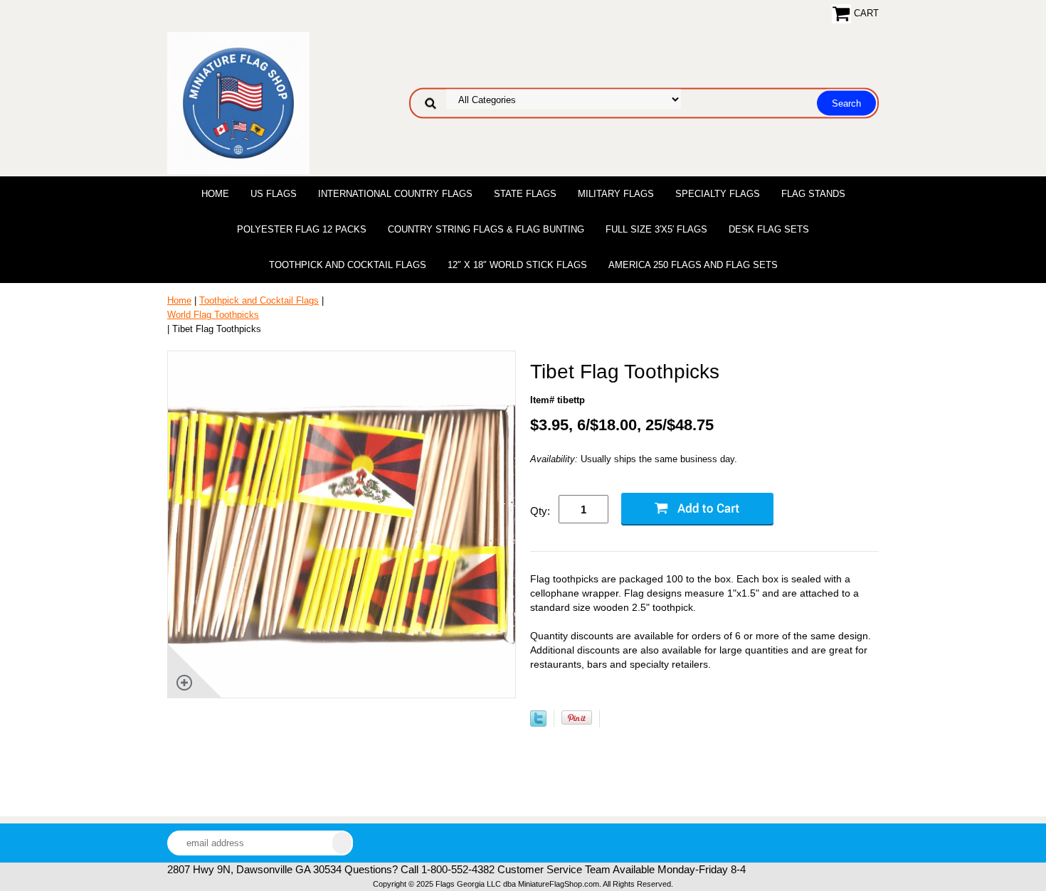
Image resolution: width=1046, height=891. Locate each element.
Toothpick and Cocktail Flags (347, 265)
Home (215, 193)
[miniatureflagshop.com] (238, 102)
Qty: (540, 511)
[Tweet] (538, 723)
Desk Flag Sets (769, 229)
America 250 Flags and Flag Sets (693, 265)
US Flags (273, 193)
